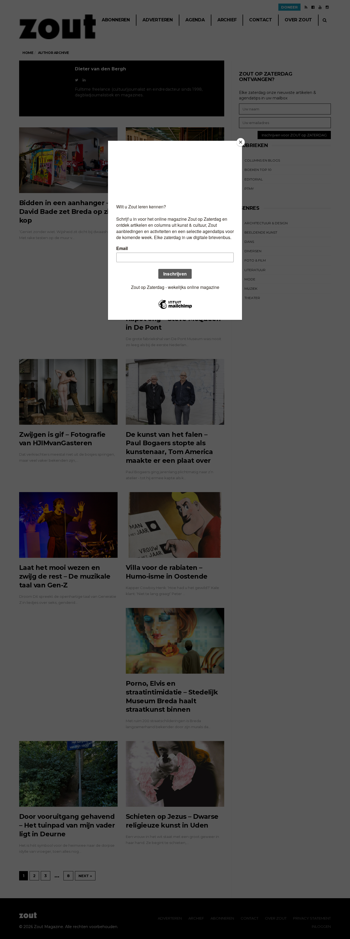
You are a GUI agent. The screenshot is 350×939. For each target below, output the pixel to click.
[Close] (241, 142)
